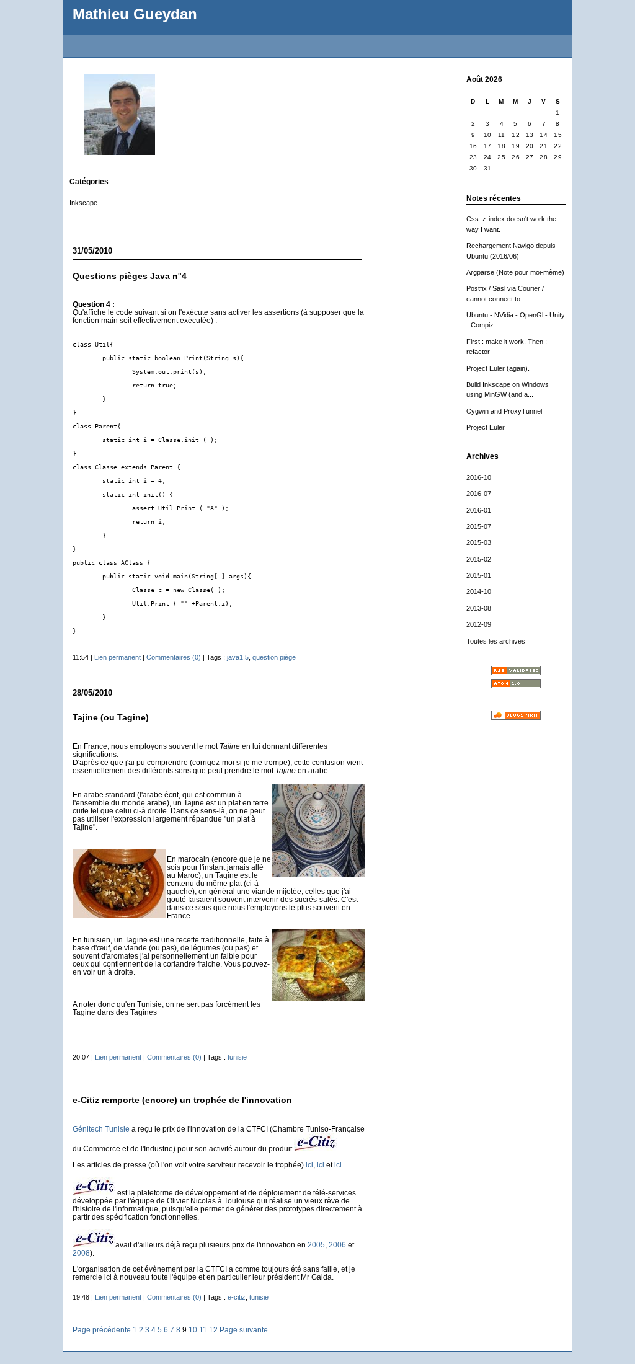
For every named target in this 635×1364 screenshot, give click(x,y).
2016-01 (478, 510)
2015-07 (478, 526)
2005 (316, 1245)
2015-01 (478, 575)
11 (203, 1330)
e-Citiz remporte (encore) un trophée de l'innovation (182, 1100)
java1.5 (238, 657)
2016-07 (478, 493)
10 (193, 1330)
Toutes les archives (495, 641)
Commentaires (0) (173, 657)
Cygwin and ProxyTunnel (504, 411)
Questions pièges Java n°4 (130, 276)
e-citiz (237, 1297)
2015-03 (478, 542)
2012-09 (478, 624)
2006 (338, 1245)
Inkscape (83, 202)
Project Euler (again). (498, 368)
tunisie (237, 1057)
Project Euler (485, 427)
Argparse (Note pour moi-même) (515, 272)
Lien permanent (117, 657)
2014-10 (478, 591)
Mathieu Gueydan (135, 14)
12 (213, 1330)
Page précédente (102, 1330)
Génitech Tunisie (101, 1129)
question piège (274, 657)
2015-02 (478, 559)
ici (309, 1165)
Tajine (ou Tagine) (111, 717)
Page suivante (244, 1330)
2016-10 (478, 477)
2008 (81, 1253)
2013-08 (478, 608)
